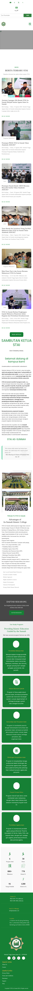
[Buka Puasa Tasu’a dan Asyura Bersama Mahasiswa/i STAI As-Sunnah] (16, 258)
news (5, 95)
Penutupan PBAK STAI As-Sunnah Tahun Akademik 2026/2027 (15, 144)
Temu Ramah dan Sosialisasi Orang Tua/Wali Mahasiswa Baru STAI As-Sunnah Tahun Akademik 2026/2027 (16, 230)
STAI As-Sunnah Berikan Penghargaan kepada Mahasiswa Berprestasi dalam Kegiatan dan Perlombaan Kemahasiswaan (15, 314)
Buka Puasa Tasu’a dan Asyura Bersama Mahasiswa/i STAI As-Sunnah (15, 272)
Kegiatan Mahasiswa (9, 138)
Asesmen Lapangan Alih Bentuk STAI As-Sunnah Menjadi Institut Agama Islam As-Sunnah (15, 102)
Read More (6, 117)
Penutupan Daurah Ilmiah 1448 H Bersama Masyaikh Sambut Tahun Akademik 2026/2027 (15, 188)
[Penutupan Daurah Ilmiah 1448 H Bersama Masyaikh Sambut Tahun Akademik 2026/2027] (16, 173)
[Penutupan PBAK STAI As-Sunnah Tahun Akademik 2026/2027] (16, 130)
